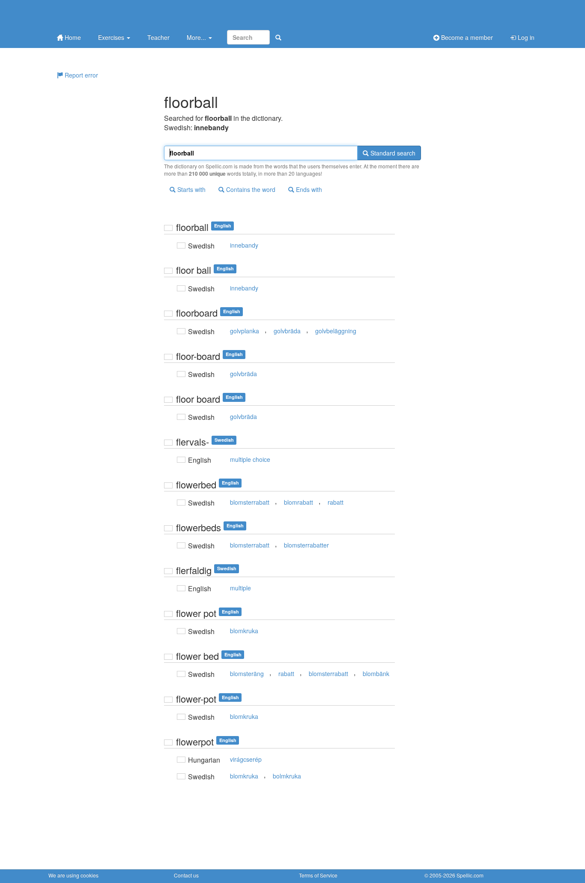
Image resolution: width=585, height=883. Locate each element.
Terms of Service (318, 875)
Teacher (158, 37)
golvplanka (244, 330)
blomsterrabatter (306, 545)
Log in (525, 37)
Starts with (191, 189)
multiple (240, 588)
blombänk (376, 673)
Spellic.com (470, 875)
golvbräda (287, 330)
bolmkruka (287, 776)
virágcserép (246, 759)
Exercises (112, 37)
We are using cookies (73, 875)
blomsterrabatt (249, 502)
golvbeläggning (335, 330)
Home (72, 37)
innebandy (244, 245)
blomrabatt (298, 502)
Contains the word (249, 189)
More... (197, 37)
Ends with (308, 189)
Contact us (186, 875)
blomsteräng (247, 673)
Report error (80, 75)
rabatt (335, 502)
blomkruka (244, 630)
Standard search (392, 153)
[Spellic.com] (93, 14)
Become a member (466, 37)
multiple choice (250, 459)
